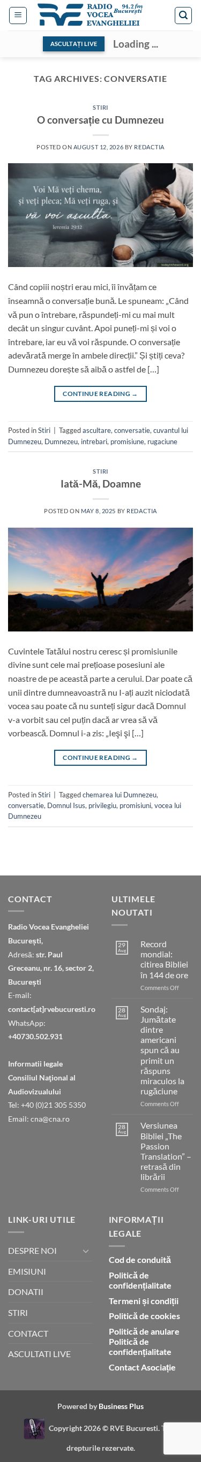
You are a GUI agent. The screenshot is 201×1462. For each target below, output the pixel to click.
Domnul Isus (66, 805)
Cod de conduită (140, 1259)
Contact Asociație (142, 1367)
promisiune (127, 441)
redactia (149, 146)
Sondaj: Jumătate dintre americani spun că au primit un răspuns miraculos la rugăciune (162, 1050)
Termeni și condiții (143, 1301)
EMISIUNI (27, 1271)
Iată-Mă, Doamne (101, 483)
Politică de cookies (144, 1316)
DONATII (25, 1291)
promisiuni (135, 805)
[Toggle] (86, 1250)
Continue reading (100, 394)
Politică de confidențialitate (140, 1280)
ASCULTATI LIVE (39, 1354)
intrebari (94, 441)
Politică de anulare (144, 1331)
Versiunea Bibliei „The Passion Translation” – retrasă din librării (165, 1151)
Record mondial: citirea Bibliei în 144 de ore (164, 959)
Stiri (100, 107)
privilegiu (102, 805)
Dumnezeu (61, 441)
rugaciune (162, 441)
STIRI (18, 1312)
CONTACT (28, 1333)
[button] (18, 15)
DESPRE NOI (32, 1250)
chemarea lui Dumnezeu (120, 794)
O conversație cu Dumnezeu (100, 119)
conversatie (132, 430)
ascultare (97, 430)
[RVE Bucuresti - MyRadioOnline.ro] (34, 1428)
